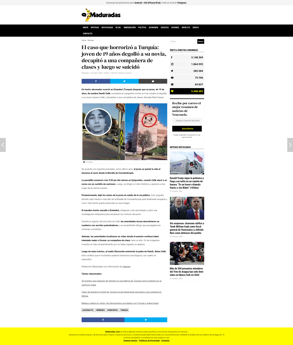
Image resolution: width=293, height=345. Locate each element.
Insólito (186, 27)
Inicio (85, 27)
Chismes (175, 27)
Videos (196, 27)
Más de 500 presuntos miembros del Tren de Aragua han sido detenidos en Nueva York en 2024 (187, 271)
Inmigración (130, 27)
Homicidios (112, 310)
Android (138, 2)
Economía (153, 27)
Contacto (87, 33)
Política (142, 27)
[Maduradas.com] (101, 21)
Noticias (95, 27)
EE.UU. (118, 27)
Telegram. (182, 2)
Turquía (124, 310)
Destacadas (107, 27)
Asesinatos (87, 310)
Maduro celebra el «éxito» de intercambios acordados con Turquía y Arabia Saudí (120, 303)
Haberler (127, 266)
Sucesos (165, 27)
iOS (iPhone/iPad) (152, 2)
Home (84, 40)
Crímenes (100, 310)
